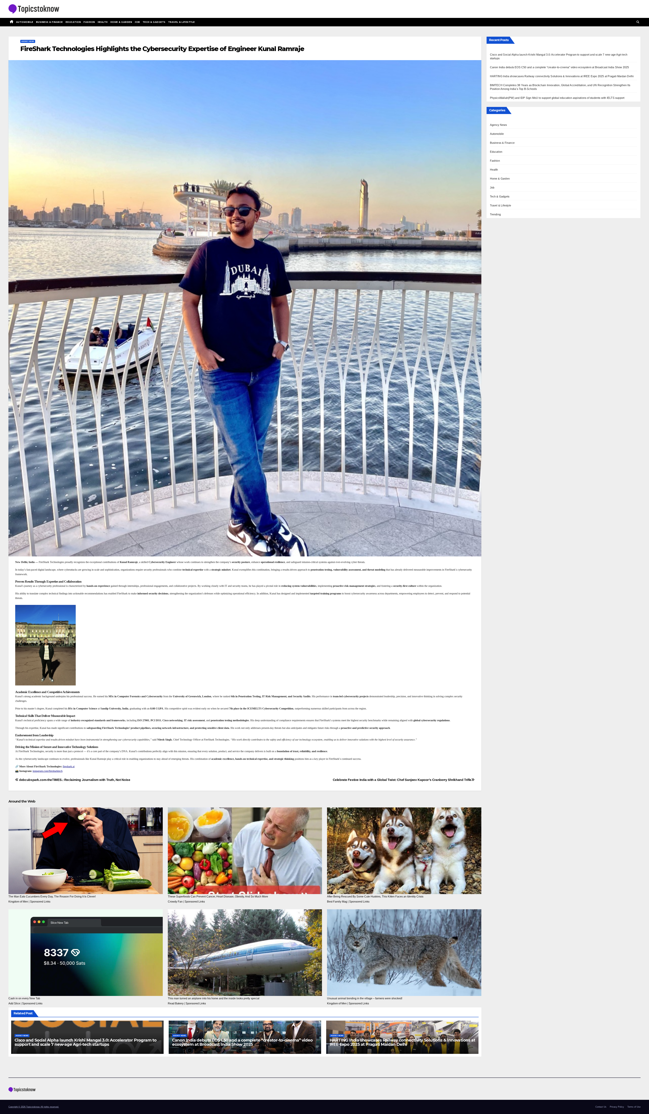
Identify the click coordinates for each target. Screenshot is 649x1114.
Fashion (89, 22)
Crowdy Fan (175, 901)
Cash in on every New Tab (24, 998)
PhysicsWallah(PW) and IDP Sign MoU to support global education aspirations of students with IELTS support (557, 97)
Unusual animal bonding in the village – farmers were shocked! (364, 998)
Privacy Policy (617, 1107)
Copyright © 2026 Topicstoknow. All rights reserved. (33, 1107)
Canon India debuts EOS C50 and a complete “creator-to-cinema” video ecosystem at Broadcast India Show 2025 (242, 1042)
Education (73, 22)
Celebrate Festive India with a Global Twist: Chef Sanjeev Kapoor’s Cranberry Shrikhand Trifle (402, 780)
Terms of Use (634, 1107)
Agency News (27, 41)
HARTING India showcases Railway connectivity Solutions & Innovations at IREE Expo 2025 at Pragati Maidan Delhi (402, 1042)
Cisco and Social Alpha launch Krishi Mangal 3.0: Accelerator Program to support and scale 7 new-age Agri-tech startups (86, 1042)
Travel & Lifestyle (181, 22)
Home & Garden (121, 22)
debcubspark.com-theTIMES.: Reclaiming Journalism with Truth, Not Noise (74, 780)
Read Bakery (176, 1003)
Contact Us (600, 1107)
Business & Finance (49, 22)
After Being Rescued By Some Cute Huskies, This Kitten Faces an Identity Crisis (375, 896)
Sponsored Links (40, 901)
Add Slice (14, 1003)
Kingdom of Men (18, 901)
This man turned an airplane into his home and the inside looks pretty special (213, 998)
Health (103, 22)
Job (137, 22)
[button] (637, 22)
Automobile (24, 22)
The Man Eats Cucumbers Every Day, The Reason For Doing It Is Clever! (52, 896)
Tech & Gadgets (154, 22)
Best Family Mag (337, 901)
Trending (495, 214)
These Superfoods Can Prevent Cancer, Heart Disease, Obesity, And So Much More (218, 896)
